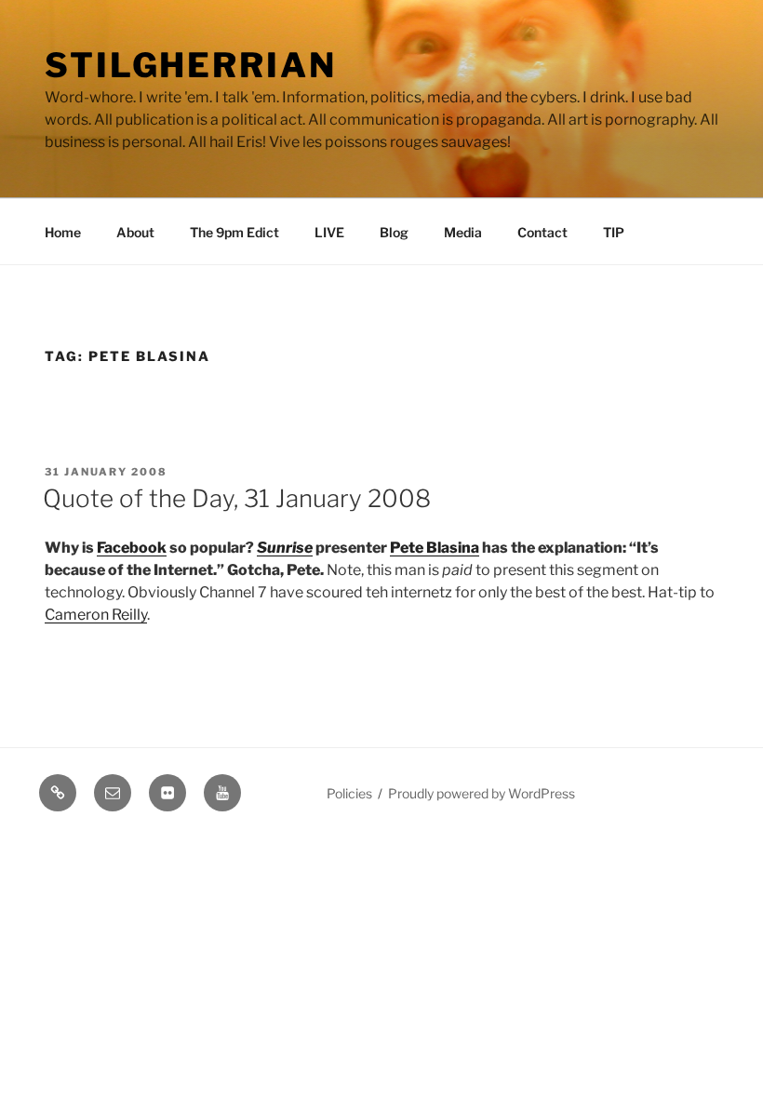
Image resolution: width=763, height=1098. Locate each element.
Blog (394, 232)
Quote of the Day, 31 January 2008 (237, 498)
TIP (613, 232)
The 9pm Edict (234, 232)
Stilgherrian (191, 65)
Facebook (132, 547)
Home (63, 232)
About (135, 232)
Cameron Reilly (96, 614)
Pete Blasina (434, 547)
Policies (349, 793)
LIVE (329, 232)
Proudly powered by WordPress (481, 793)
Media (463, 232)
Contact (542, 232)
